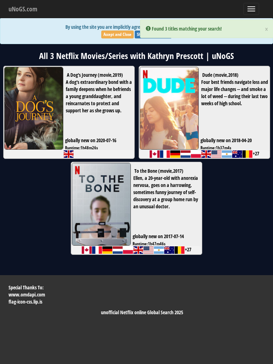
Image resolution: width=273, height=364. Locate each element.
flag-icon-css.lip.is (25, 301)
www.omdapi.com (27, 294)
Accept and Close (117, 34)
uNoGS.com (23, 9)
